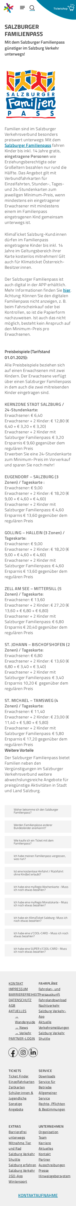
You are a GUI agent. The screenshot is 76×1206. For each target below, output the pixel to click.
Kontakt (45, 1153)
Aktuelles (46, 1148)
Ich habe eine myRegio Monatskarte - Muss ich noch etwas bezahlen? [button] (41, 903)
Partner (44, 1159)
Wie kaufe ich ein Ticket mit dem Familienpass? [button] (34, 842)
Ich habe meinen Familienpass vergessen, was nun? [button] (40, 857)
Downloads (47, 1076)
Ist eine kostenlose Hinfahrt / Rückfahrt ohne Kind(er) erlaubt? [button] (38, 872)
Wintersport (18, 1181)
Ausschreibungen (52, 1164)
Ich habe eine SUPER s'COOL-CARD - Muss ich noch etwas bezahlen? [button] (40, 950)
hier (67, 290)
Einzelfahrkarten (21, 1081)
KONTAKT (16, 983)
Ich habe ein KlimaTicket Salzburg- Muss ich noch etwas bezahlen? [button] (41, 919)
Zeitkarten (17, 1087)
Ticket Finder (19, 1076)
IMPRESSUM (18, 988)
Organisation (48, 1131)
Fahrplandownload (52, 999)
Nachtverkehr (49, 1005)
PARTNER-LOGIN (22, 1038)
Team (43, 1137)
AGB (12, 1005)
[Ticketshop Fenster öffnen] (61, 8)
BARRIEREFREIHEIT (24, 994)
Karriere (45, 1142)
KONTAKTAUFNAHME (38, 1195)
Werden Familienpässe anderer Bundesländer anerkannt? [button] (33, 826)
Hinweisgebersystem (55, 1175)
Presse (44, 1170)
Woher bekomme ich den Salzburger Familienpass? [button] (36, 811)
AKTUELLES (18, 1010)
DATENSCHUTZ (20, 999)
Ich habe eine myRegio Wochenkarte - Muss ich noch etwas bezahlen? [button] (41, 888)
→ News (21, 1027)
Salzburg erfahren (22, 1164)
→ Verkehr (23, 1032)
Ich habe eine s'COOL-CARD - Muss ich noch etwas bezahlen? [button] (41, 934)
